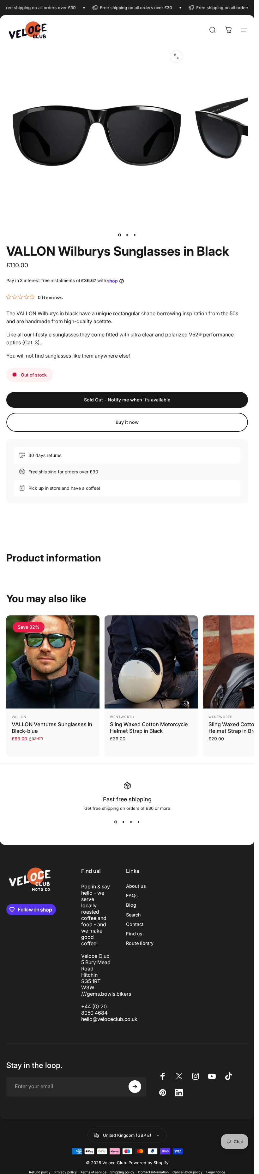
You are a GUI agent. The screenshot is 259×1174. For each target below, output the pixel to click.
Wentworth (122, 717)
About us (136, 886)
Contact (134, 924)
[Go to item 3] (135, 235)
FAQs (132, 895)
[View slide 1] (116, 822)
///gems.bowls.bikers (106, 994)
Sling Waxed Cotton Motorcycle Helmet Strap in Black (149, 727)
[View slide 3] (131, 822)
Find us (134, 934)
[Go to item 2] (127, 235)
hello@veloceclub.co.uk (109, 1019)
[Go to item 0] (119, 235)
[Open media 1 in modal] (176, 56)
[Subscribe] (135, 1086)
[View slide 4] (138, 822)
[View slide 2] (123, 822)
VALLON (19, 717)
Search (133, 915)
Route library (140, 943)
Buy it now (127, 422)
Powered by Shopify (148, 1162)
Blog (131, 905)
